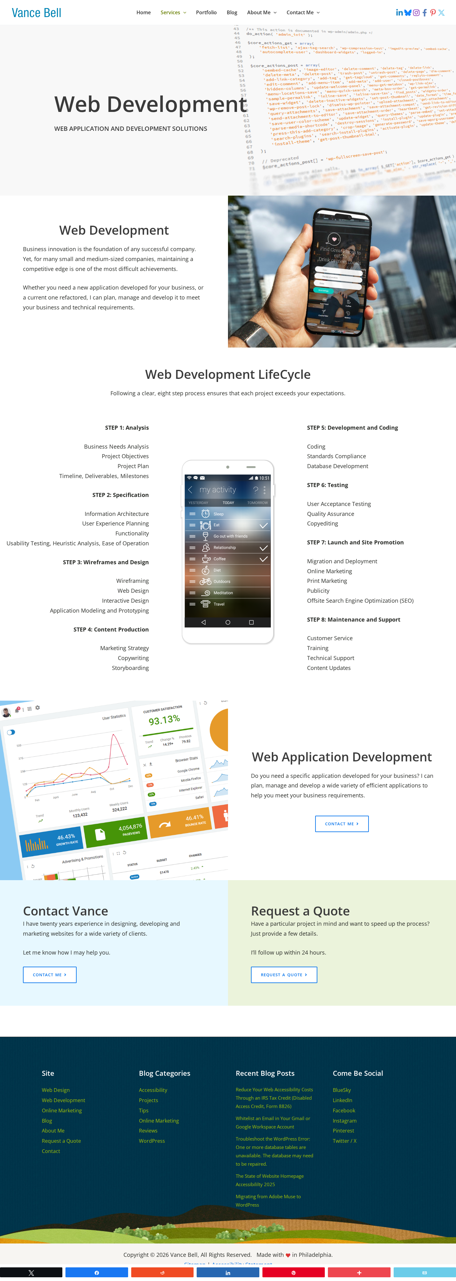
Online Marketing (62, 1110)
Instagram (345, 1120)
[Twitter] (441, 12)
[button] (183, 12)
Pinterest (343, 1130)
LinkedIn (342, 1100)
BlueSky (342, 1090)
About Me (53, 1130)
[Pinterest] (433, 12)
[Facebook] (424, 12)
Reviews (148, 1130)
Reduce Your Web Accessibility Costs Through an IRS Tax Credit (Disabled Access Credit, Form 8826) (274, 1097)
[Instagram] (416, 12)
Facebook (344, 1110)
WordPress (152, 1140)
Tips (144, 1110)
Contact (51, 1151)
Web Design (56, 1090)
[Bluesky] (408, 12)
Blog (47, 1120)
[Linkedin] (399, 12)
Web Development (63, 1100)
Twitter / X (344, 1140)
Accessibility (153, 1090)
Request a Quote (61, 1140)
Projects (148, 1100)
